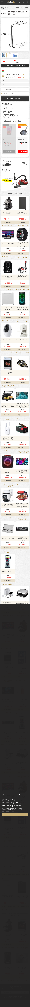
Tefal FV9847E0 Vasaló (22, 373)
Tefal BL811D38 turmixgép (8, 571)
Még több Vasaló (22, 386)
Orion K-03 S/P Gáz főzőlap (7, 538)
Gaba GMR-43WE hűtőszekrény (8, 308)
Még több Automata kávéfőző (7, 289)
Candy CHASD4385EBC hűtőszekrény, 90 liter (22, 213)
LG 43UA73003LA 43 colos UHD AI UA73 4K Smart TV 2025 (22, 471)
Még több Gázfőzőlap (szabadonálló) (8, 551)
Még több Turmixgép (7, 584)
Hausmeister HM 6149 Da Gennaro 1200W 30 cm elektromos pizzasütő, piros (22, 505)
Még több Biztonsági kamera (7, 518)
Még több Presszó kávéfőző (7, 225)
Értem (15, 814)
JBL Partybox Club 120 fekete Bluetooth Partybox (22, 308)
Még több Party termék (22, 321)
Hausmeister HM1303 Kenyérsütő (8, 603)
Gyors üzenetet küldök (11, 85)
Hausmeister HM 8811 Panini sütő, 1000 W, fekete (7, 405)
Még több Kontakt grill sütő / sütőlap (7, 418)
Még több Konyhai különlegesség (22, 519)
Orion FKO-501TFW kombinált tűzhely (7, 373)
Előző (2, 34)
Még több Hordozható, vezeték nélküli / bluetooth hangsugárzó (8, 485)
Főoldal (3, 6)
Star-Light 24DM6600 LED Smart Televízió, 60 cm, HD (8, 244)
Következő (28, 34)
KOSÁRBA (10, 151)
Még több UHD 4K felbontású (22, 418)
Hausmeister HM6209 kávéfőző (8, 213)
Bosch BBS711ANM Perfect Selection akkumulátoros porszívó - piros (22, 277)
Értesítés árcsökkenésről (8, 94)
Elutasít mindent (15, 818)
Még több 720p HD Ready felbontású (8, 257)
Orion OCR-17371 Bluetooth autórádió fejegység (22, 539)
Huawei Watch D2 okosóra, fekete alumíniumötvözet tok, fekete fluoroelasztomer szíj (22, 244)
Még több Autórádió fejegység (22, 551)
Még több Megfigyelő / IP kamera (7, 353)
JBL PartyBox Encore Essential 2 (7, 471)
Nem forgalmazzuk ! (14, 6)
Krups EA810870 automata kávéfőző (8, 277)
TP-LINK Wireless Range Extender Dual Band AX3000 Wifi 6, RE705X (7, 438)
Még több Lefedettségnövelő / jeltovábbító (8, 451)
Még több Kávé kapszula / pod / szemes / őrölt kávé (22, 452)
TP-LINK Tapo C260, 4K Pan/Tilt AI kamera (8, 340)
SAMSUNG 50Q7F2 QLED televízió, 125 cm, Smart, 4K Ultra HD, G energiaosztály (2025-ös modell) (22, 405)
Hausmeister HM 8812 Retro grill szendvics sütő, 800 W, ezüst (22, 603)
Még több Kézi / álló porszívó (22, 289)
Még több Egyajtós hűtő (22, 225)
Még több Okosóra (22, 257)
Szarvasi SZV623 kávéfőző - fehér (22, 340)
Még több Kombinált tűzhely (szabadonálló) (7, 386)
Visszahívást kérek (10, 81)
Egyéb (7, 6)
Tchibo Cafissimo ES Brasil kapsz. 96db (22, 438)
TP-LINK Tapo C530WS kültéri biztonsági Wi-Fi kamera (7, 505)
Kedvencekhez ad (8, 89)
